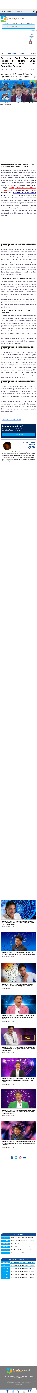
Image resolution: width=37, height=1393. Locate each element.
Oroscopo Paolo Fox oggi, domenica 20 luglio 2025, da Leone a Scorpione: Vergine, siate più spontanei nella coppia (18, 1143)
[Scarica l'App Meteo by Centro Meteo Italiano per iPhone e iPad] (30, 42)
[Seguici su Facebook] (12, 1157)
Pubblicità (18, 1376)
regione (29, 23)
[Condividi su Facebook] (7, 1391)
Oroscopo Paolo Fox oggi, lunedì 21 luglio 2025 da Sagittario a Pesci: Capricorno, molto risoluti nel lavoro (18, 1017)
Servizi (4, 1376)
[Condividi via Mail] (29, 1391)
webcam (14, 23)
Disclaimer (24, 1376)
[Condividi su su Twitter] (13, 1391)
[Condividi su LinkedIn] (18, 1391)
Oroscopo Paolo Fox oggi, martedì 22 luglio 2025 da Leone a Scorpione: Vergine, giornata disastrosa (18, 953)
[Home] (13, 22)
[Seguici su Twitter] (16, 1157)
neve (22, 23)
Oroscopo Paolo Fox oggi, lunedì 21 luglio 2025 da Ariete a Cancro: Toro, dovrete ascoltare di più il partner (18, 1080)
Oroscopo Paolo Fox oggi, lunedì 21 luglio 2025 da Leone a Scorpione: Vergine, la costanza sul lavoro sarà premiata (18, 1048)
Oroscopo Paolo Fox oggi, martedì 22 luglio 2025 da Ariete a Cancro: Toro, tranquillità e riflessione (17, 984)
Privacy (21, 1377)
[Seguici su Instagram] (20, 1157)
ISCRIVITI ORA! (18, 434)
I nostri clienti (11, 1376)
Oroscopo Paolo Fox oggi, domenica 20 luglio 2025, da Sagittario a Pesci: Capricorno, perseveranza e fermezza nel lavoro (18, 1111)
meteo (7, 23)
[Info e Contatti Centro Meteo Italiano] (24, 1157)
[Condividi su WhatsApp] (23, 1391)
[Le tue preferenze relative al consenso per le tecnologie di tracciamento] (34, 1390)
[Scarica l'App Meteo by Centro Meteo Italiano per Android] (30, 39)
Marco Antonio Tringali (8, 69)
